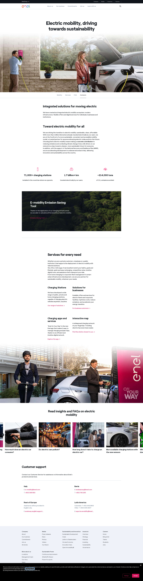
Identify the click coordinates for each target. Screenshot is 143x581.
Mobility (59, 95)
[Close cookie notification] (141, 565)
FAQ (75, 95)
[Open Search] (120, 6)
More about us (26, 551)
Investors (109, 1)
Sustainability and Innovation (71, 531)
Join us (82, 6)
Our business (60, 6)
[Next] (140, 434)
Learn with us (92, 6)
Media (102, 1)
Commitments (72, 6)
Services (68, 95)
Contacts (83, 95)
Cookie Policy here (29, 568)
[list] (71, 440)
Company (96, 1)
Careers (117, 1)
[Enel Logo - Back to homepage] (26, 6)
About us (50, 6)
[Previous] (2, 434)
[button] (26, 1)
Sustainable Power (48, 551)
